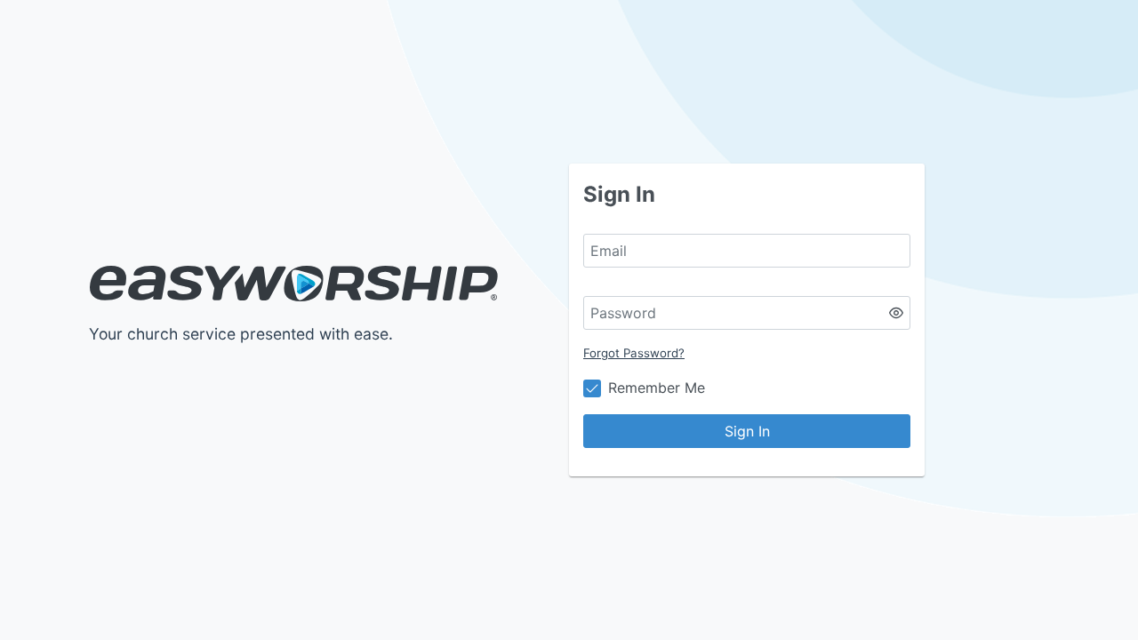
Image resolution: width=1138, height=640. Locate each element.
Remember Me (656, 387)
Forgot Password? (634, 353)
